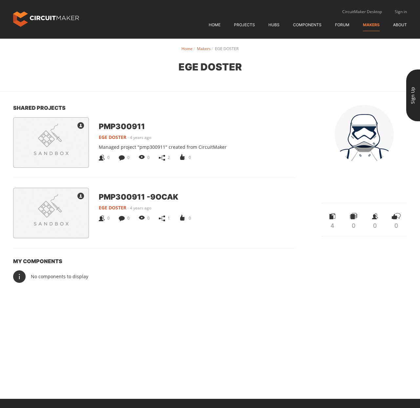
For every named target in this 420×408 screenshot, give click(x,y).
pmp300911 (122, 126)
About (400, 25)
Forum (342, 25)
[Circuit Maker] (46, 18)
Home (214, 25)
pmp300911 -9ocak (138, 196)
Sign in (401, 11)
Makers (371, 25)
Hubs (274, 25)
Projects (244, 25)
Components (307, 25)
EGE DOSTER (112, 137)
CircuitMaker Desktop (362, 11)
